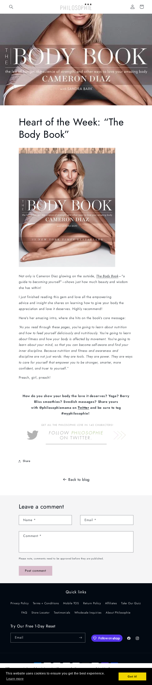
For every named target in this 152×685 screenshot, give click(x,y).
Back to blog (79, 479)
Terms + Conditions (46, 603)
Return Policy (92, 603)
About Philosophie (118, 612)
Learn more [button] (15, 678)
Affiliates (111, 603)
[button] (11, 6)
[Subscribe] (80, 638)
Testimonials (62, 612)
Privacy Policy (19, 603)
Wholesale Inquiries (88, 612)
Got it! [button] (132, 676)
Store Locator (40, 612)
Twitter (83, 407)
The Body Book (107, 276)
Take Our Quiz (131, 603)
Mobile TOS (71, 603)
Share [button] (26, 461)
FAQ (24, 612)
